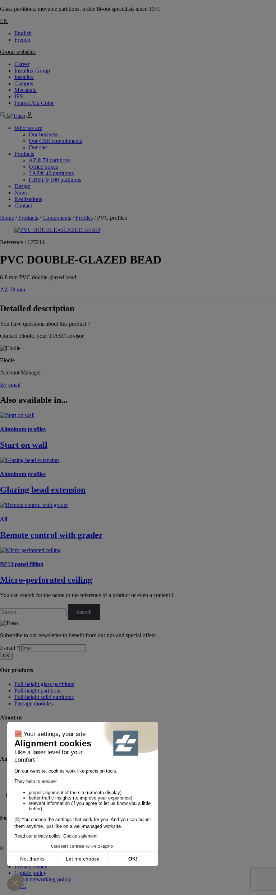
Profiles (84, 218)
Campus (23, 83)
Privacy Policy (30, 866)
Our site (38, 147)
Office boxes (43, 167)
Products (24, 154)
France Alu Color (34, 103)
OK (6, 655)
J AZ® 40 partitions (51, 173)
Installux (24, 77)
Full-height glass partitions (44, 684)
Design (22, 186)
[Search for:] (34, 612)
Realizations (28, 199)
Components (56, 218)
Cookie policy (30, 873)
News (21, 193)
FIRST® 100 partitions (55, 180)
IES (18, 96)
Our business (43, 134)
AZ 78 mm (12, 289)
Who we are (28, 128)
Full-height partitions (37, 690)
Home (7, 218)
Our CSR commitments (55, 141)
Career (21, 64)
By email (10, 385)
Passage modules (33, 703)
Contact (23, 205)
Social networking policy (42, 879)
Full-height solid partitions (44, 697)
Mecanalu (25, 90)
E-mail (9, 648)
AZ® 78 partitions (49, 160)
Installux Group (32, 70)
